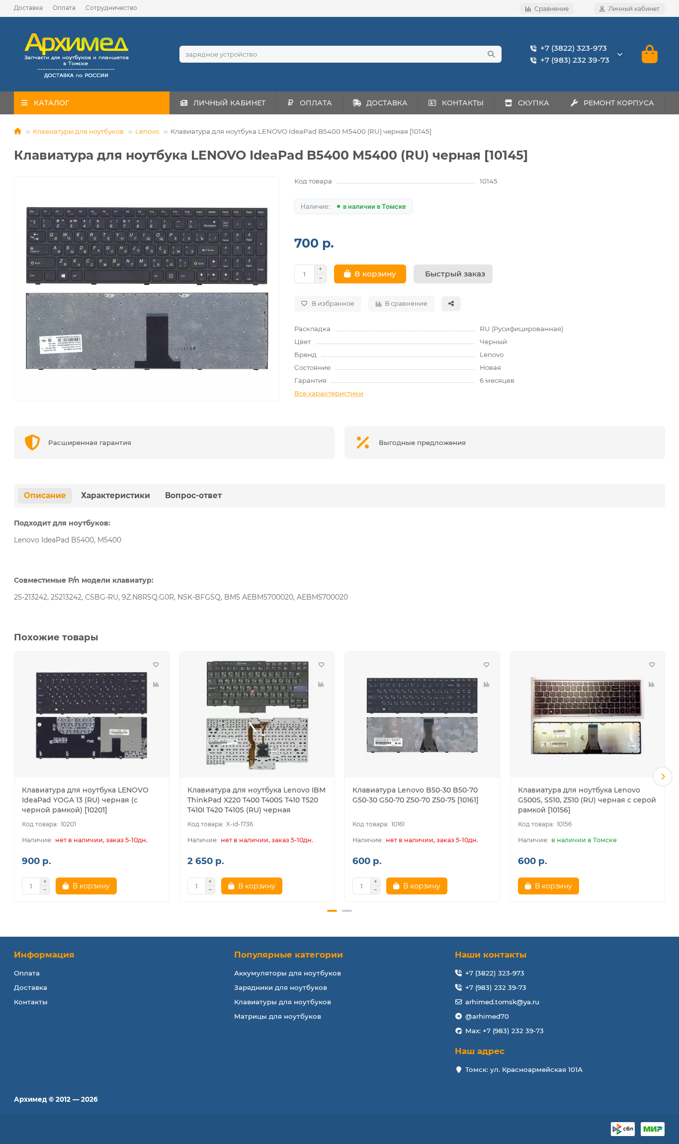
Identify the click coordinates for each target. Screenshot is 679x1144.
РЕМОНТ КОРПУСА (619, 102)
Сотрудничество (111, 7)
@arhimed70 (487, 1016)
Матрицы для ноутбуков (277, 1016)
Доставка (28, 7)
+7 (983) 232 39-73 (574, 60)
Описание (45, 495)
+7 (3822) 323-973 (573, 48)
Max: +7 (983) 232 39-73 (504, 1031)
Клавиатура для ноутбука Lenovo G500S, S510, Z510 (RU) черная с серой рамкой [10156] (587, 800)
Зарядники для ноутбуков (280, 987)
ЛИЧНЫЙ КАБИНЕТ (229, 102)
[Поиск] (491, 54)
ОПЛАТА (316, 102)
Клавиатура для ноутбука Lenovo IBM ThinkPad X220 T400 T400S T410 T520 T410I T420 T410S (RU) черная (256, 800)
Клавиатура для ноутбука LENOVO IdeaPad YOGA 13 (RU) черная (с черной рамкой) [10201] (85, 800)
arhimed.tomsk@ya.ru (502, 1002)
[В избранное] (156, 665)
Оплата (64, 7)
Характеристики (115, 495)
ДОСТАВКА (387, 102)
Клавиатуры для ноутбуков (78, 131)
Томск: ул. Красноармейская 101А (524, 1069)
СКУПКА (533, 102)
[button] (16, 777)
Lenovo (147, 131)
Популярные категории (288, 955)
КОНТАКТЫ (463, 102)
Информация (44, 955)
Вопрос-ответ (193, 495)
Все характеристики (328, 393)
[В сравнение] (156, 685)
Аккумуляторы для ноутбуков (287, 973)
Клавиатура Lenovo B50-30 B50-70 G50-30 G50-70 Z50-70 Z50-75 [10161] (415, 795)
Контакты (31, 1002)
